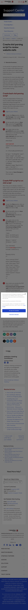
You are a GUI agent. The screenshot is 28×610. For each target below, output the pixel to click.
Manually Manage (14, 314)
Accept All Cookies (14, 310)
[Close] (25, 294)
